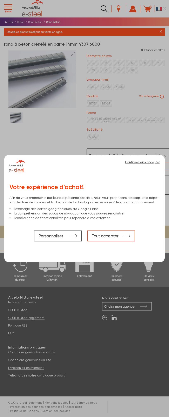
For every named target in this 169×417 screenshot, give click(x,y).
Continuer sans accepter (142, 162)
